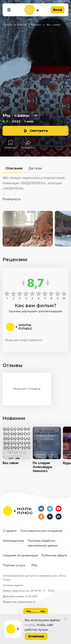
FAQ (34, 565)
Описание (14, 168)
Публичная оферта (54, 555)
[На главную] (31, 10)
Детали (35, 168)
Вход (57, 9)
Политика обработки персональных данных (43, 543)
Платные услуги (14, 565)
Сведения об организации (20, 555)
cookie (30, 625)
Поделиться (28, 147)
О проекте (10, 530)
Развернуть (12, 199)
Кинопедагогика (13, 540)
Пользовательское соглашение (41, 530)
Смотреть (39, 131)
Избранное (10, 147)
